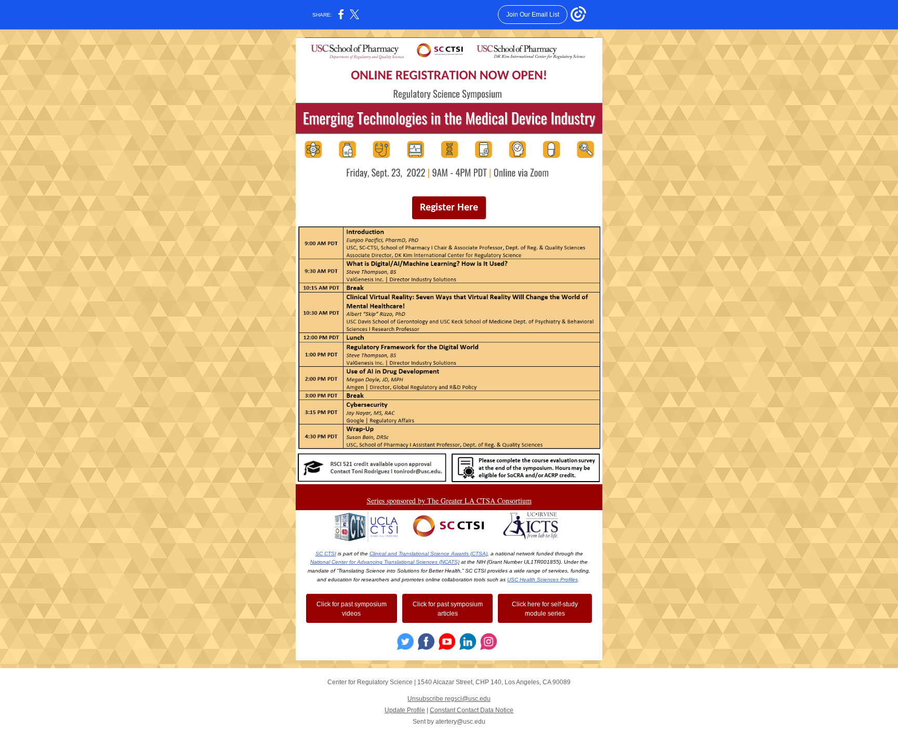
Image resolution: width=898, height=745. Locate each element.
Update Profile (405, 710)
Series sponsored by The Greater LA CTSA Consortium (449, 500)
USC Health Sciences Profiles (542, 579)
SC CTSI (325, 553)
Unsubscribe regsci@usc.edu (449, 698)
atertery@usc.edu (460, 721)
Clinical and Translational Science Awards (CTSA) (428, 553)
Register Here (449, 208)
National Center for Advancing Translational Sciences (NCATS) (384, 562)
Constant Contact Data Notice (471, 710)
